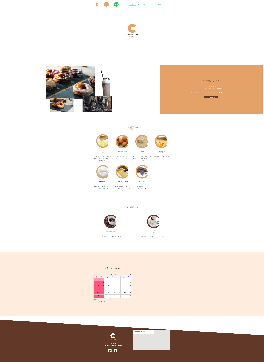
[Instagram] (115, 350)
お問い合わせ (141, 4)
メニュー (151, 4)
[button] (211, 97)
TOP (132, 4)
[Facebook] (110, 350)
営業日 (159, 4)
